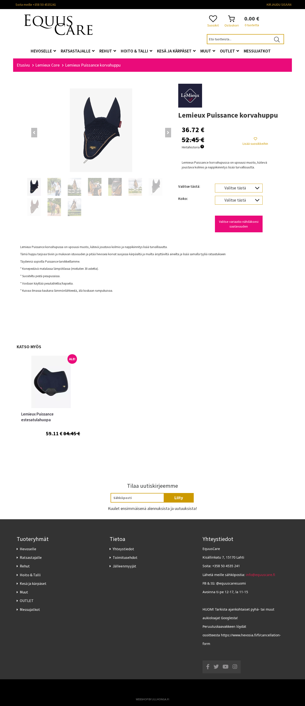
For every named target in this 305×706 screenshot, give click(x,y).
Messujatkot (30, 609)
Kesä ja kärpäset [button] (175, 51)
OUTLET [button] (228, 51)
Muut (24, 592)
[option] (50, 407)
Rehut (25, 566)
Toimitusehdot (125, 557)
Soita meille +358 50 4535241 (35, 4)
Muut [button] (206, 51)
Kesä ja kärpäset (33, 583)
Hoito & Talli (30, 574)
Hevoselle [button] (42, 51)
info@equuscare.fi (260, 574)
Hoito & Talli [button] (135, 51)
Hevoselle (28, 548)
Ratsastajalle (31, 557)
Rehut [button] (106, 51)
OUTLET (27, 600)
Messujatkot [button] (257, 51)
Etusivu (23, 65)
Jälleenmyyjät (124, 566)
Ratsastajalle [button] (76, 51)
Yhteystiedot (123, 548)
